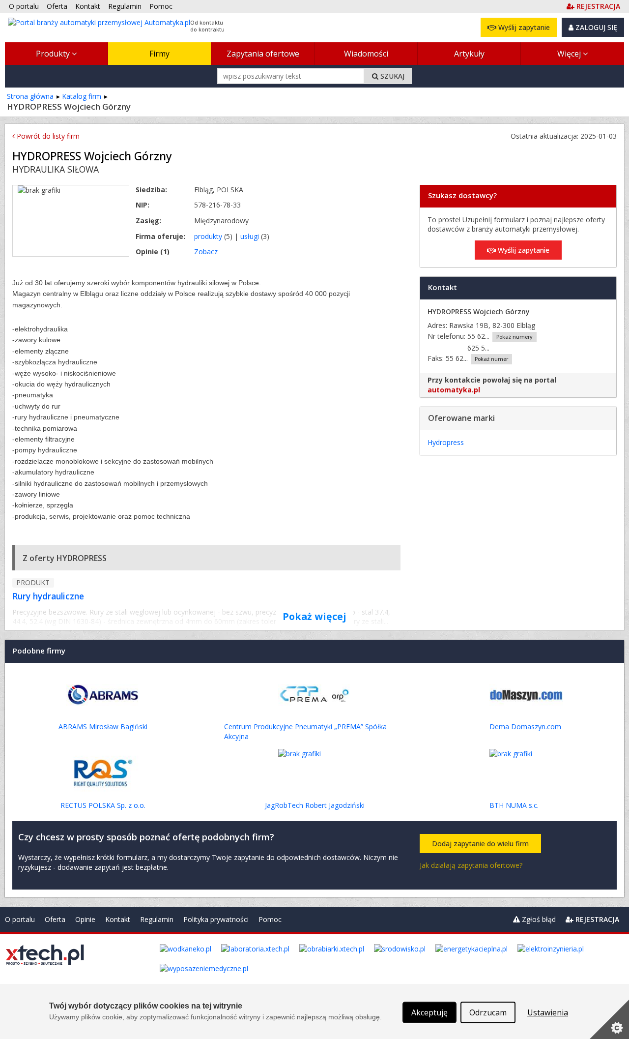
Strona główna (30, 96)
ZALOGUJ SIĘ (595, 27)
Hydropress (446, 442)
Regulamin (156, 919)
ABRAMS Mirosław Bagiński (102, 726)
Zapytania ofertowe (263, 53)
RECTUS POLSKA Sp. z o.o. (102, 805)
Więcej (570, 53)
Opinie (85, 919)
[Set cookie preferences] (609, 1019)
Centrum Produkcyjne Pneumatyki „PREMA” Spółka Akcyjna (305, 731)
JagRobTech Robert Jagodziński (315, 805)
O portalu (20, 919)
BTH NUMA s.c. (514, 805)
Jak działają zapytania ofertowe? (471, 865)
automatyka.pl (454, 389)
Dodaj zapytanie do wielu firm (480, 843)
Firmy (159, 53)
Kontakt (117, 919)
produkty (208, 236)
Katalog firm (81, 96)
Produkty (54, 53)
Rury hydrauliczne (48, 596)
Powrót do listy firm (47, 136)
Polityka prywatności (216, 919)
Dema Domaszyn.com (525, 726)
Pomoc (270, 919)
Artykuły (469, 53)
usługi (249, 236)
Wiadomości (366, 53)
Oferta (55, 919)
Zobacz (206, 251)
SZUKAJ (391, 76)
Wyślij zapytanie (523, 27)
